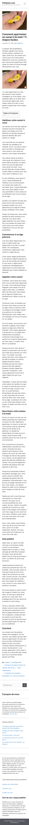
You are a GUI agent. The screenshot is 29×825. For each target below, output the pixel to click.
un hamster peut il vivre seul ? (11, 735)
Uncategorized (16, 662)
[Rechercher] (25, 685)
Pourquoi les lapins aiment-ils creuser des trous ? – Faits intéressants (13, 667)
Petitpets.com (8, 3)
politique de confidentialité (10, 784)
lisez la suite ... (14, 714)
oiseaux (7, 662)
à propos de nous (7, 792)
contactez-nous (7, 788)
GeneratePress (15, 822)
